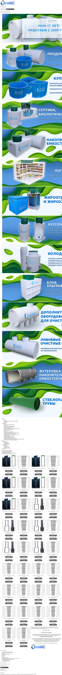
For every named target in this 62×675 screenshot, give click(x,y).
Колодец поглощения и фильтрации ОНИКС (9, 453)
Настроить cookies (33, 674)
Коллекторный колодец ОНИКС (7, 450)
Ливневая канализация (5, 660)
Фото (3, 440)
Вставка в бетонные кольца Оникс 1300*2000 (9, 597)
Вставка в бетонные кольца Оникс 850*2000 (9, 640)
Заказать (9, 474)
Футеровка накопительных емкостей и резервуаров (12, 428)
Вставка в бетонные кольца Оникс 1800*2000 (23, 533)
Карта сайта (2, 672)
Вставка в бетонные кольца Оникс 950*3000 (38, 597)
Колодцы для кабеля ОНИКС (6, 451)
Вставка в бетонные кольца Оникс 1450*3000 (23, 554)
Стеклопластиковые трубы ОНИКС (9, 436)
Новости (5, 422)
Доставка (5, 445)
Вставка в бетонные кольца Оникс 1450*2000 (9, 576)
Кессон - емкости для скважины (9, 429)
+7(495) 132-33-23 (3, 9)
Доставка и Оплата (5, 444)
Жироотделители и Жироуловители (9, 426)
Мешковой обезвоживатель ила (9, 437)
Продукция (4, 423)
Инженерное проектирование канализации (10, 439)
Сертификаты (6, 442)
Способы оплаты (6, 446)
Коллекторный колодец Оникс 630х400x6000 (38, 511)
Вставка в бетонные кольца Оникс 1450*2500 (53, 554)
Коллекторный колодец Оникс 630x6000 (9, 468)
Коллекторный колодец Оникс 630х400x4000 (38, 533)
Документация (4, 441)
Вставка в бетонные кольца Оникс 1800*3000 (23, 511)
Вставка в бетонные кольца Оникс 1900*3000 (23, 468)
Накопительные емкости (8, 427)
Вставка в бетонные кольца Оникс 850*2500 (53, 619)
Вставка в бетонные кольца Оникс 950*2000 (9, 619)
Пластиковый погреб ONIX (6, 452)
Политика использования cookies (25, 674)
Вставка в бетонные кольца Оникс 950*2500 (53, 597)
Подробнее (9, 492)
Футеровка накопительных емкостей (8, 659)
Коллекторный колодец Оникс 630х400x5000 (9, 533)
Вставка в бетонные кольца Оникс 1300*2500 (53, 576)
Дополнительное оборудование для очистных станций (10, 658)
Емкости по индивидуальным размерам (10, 438)
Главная (3, 418)
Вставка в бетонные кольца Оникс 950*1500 (23, 619)
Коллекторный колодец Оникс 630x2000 (9, 511)
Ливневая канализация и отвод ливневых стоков (11, 434)
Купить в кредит (6, 447)
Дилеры (5, 420)
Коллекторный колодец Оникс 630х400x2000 (38, 554)
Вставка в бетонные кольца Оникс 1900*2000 (23, 490)
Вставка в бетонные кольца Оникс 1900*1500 (53, 490)
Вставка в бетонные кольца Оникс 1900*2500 (53, 468)
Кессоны (3, 655)
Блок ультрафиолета (5, 657)
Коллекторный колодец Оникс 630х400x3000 (9, 554)
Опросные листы (6, 443)
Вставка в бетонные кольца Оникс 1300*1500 (23, 597)
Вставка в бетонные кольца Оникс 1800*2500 (53, 511)
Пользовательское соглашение (15, 674)
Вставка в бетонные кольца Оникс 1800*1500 (53, 533)
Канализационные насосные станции (10, 433)
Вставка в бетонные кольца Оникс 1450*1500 (23, 576)
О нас (3, 419)
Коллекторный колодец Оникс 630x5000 (38, 468)
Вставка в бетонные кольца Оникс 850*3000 (38, 619)
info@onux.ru (2, 669)
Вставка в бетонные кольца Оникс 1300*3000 (38, 576)
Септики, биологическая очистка (9, 424)
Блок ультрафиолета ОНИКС (8, 431)
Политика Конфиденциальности (5, 674)
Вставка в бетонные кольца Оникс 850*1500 (23, 640)
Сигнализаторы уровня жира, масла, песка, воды (11, 432)
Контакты (3, 448)
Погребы (5, 425)
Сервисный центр (7, 435)
